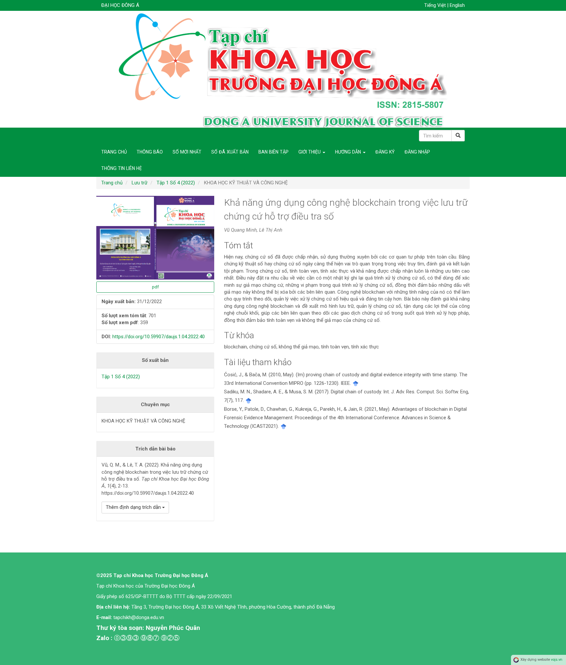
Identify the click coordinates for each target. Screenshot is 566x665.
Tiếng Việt (435, 5)
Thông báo (150, 152)
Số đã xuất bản (230, 152)
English (457, 5)
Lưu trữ (139, 183)
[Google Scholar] (355, 383)
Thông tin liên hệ (121, 168)
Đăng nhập (417, 152)
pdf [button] (155, 286)
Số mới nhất (187, 152)
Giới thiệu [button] (310, 152)
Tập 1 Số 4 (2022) (176, 183)
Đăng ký (385, 152)
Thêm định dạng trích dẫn (134, 507)
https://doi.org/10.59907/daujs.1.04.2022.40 (158, 337)
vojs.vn (556, 659)
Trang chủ (114, 152)
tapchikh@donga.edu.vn (139, 617)
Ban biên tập (273, 152)
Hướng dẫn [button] (348, 152)
